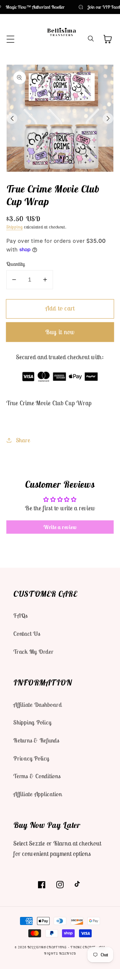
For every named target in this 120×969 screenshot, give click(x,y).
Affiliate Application (37, 794)
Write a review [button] (60, 527)
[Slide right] (108, 118)
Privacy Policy (31, 758)
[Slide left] (12, 118)
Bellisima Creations (47, 947)
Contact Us (26, 633)
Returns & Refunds (36, 740)
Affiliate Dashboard (37, 704)
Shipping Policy (32, 722)
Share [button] (23, 440)
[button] (10, 39)
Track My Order (33, 651)
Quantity (15, 264)
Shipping (14, 227)
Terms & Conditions (37, 776)
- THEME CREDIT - (83, 947)
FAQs (20, 615)
